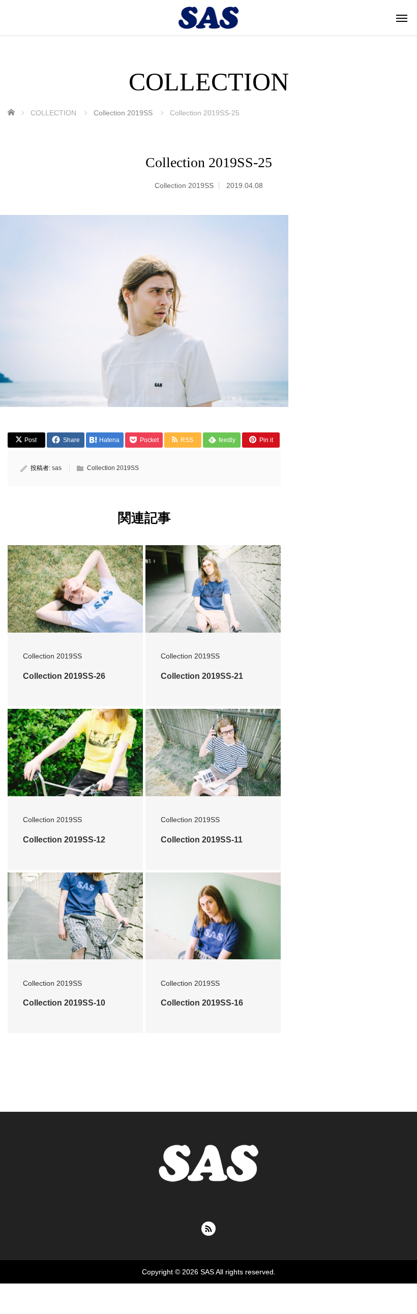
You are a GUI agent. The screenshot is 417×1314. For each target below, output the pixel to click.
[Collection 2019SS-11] (213, 752)
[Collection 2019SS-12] (75, 752)
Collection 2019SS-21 (202, 676)
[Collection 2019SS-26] (75, 589)
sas (57, 468)
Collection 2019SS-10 (64, 1002)
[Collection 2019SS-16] (213, 916)
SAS (207, 1272)
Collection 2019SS (184, 185)
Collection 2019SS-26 (64, 676)
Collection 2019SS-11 (202, 839)
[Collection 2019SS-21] (213, 589)
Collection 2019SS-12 (64, 839)
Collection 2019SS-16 (202, 1002)
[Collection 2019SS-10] (75, 916)
